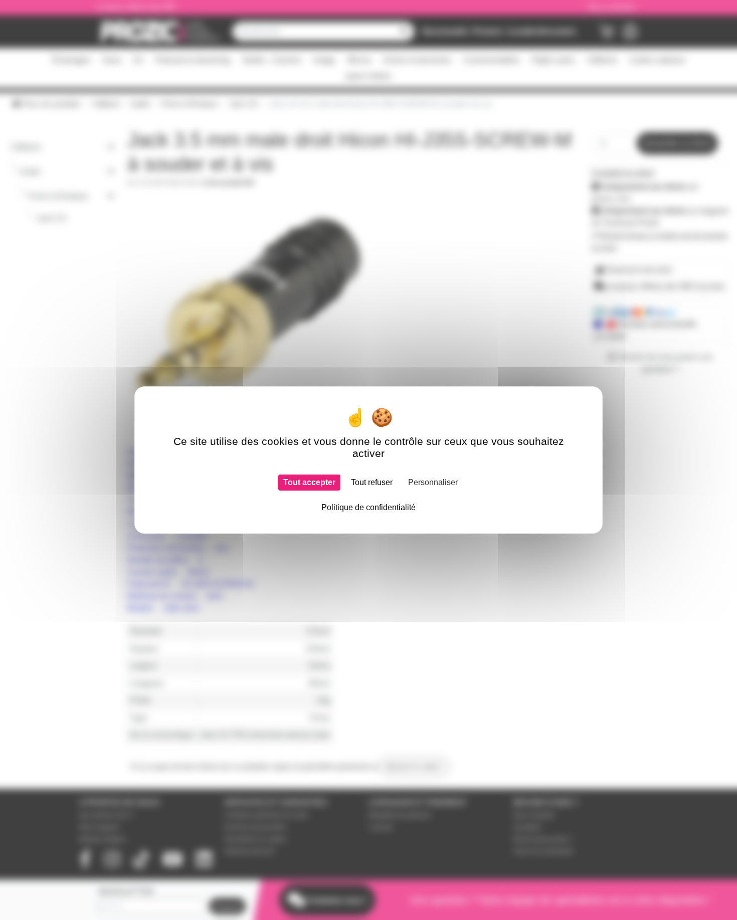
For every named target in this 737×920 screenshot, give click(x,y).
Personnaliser (433, 482)
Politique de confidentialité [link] (368, 507)
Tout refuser (372, 482)
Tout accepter (309, 482)
